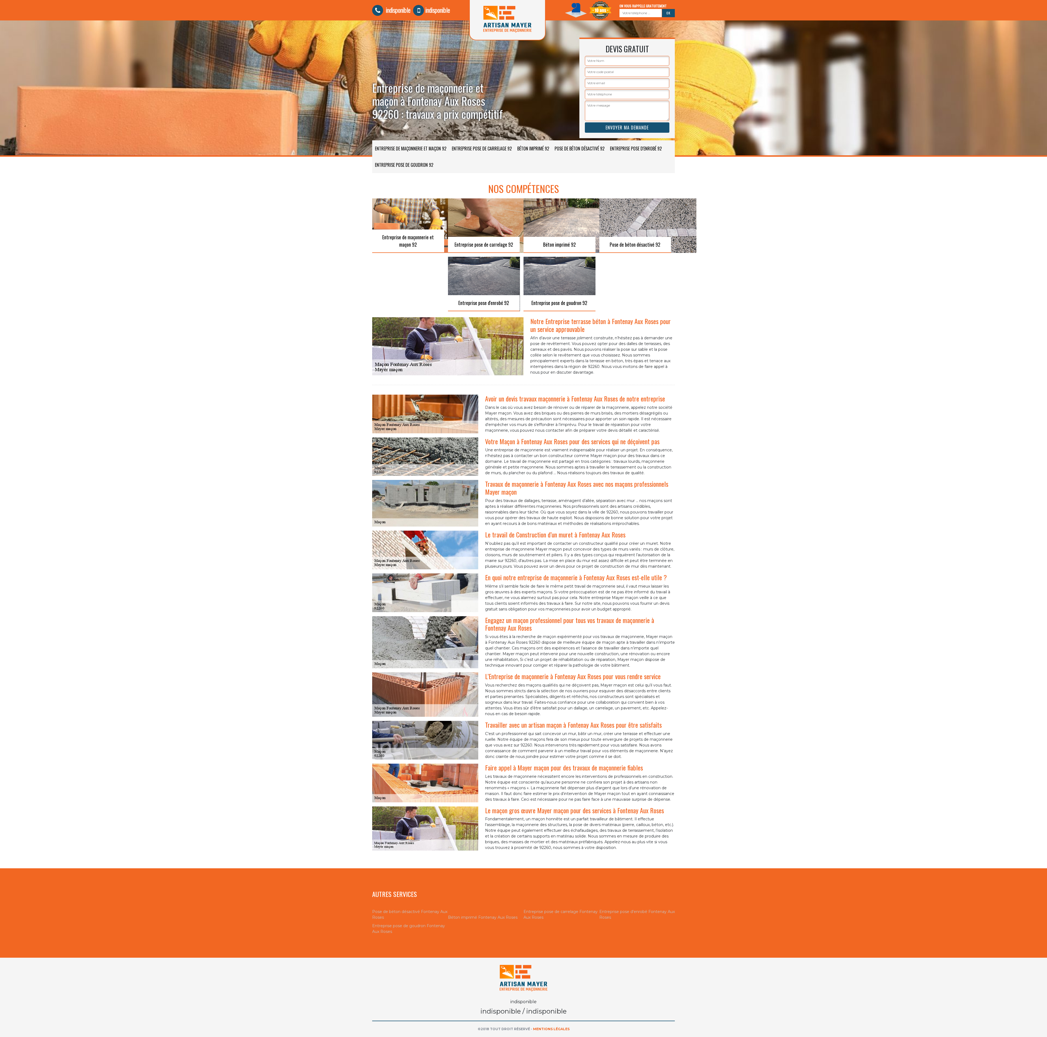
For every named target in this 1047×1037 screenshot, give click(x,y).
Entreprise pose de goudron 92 (404, 165)
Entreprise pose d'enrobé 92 (636, 148)
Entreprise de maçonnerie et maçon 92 (410, 148)
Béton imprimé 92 (533, 148)
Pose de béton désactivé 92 (579, 148)
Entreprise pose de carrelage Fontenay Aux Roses (561, 914)
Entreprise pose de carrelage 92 (482, 148)
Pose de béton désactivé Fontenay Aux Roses (409, 914)
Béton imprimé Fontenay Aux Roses (483, 917)
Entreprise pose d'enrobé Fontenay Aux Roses (637, 914)
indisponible (397, 10)
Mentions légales (551, 1029)
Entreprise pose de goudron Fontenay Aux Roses (408, 928)
